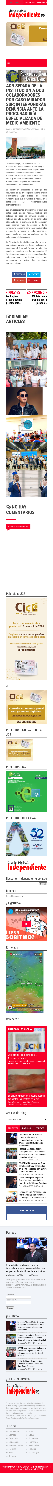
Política (12, 1449)
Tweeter (35, 274)
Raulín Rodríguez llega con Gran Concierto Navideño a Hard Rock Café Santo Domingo (33, 1180)
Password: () (11, 1300)
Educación (13, 1442)
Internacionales (16, 1445)
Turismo (12, 1456)
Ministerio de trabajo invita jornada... (39, 300)
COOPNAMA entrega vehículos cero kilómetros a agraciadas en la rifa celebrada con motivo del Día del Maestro (33, 1167)
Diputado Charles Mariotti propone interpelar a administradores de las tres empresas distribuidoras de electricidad (31, 1140)
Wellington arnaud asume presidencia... (14, 300)
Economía (33, 1438)
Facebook (20, 274)
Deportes (13, 1438)
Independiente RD (26, 1467)
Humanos (33, 1442)
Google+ (20, 280)
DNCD (32, 1435)
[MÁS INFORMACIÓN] (26, 39)
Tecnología (34, 1452)
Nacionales (34, 1445)
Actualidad (14, 1431)
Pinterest (34, 280)
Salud (11, 1452)
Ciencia (12, 1435)
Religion (32, 1449)
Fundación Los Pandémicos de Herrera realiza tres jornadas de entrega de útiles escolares (32, 1195)
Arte (31, 1431)
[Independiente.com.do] (23, 1396)
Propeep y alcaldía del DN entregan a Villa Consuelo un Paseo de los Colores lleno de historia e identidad (32, 1153)
